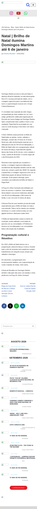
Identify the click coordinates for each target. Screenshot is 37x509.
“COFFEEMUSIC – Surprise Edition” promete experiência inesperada (22, 457)
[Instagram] (11, 13)
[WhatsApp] (16, 306)
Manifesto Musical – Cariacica (21, 391)
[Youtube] (18, 13)
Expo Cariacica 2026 (17, 425)
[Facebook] (4, 306)
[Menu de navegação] (33, 5)
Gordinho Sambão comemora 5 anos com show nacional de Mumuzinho (21, 402)
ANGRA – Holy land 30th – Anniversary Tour (19, 414)
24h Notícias (6, 27)
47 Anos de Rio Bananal (18, 436)
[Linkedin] (22, 306)
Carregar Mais (18, 488)
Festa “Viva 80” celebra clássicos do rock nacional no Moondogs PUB (22, 379)
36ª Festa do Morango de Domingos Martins (19, 366)
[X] (10, 306)
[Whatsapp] (25, 13)
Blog (12, 27)
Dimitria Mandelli (9, 53)
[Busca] (28, 5)
